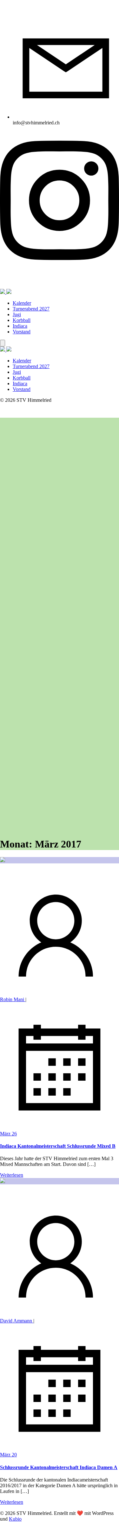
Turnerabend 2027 (31, 308)
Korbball (21, 320)
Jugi (17, 314)
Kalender (22, 303)
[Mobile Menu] (2, 343)
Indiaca (20, 326)
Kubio (15, 1519)
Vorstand (21, 331)
